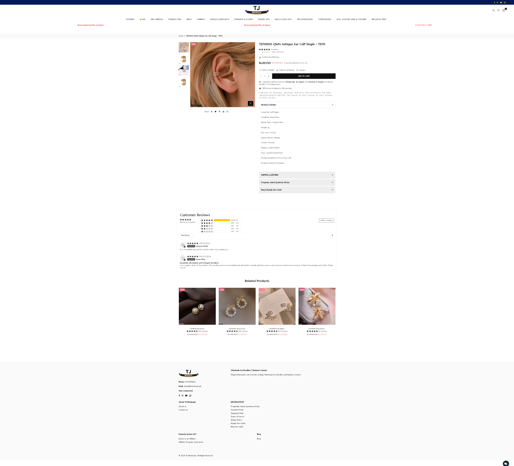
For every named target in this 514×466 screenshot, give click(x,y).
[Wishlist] (498, 10)
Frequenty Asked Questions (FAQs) (275, 182)
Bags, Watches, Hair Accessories (351, 19)
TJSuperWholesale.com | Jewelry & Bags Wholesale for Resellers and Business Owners (266, 375)
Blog (259, 439)
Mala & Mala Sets (283, 19)
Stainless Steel (174, 19)
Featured (130, 19)
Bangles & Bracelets (219, 19)
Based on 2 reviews (188, 222)
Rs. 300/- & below (324, 95)
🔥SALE (142, 19)
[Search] (493, 10)
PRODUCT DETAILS (268, 105)
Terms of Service (237, 417)
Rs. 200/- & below (307, 95)
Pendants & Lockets (244, 19)
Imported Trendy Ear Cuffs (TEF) (273, 95)
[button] (265, 49)
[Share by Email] (227, 111)
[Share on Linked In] (223, 111)
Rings (189, 19)
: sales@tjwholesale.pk (192, 386)
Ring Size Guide (237, 427)
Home (181, 36)
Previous (192, 74)
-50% (182, 290)
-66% (193, 44)
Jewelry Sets (263, 19)
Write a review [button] (326, 220)
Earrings (201, 19)
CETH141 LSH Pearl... (197, 329)
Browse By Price (379, 19)
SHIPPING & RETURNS (270, 175)
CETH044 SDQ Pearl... (237, 329)
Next (252, 74)
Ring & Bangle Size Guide (271, 190)
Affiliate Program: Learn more (191, 442)
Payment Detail (237, 410)
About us (182, 406)
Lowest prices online (423, 25)
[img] (193, 243)
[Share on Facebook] (212, 111)
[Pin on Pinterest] (220, 111)
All (270, 93)
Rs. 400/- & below (267, 98)
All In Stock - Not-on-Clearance (307, 93)
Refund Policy (236, 420)
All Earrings (277, 93)
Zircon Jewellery (305, 19)
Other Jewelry (324, 19)
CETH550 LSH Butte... (277, 329)
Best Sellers (326, 93)
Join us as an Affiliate (187, 439)
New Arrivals (157, 19)
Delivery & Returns (286, 70)
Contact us (183, 410)
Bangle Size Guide (238, 423)
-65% (222, 290)
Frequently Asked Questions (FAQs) (245, 406)
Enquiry (302, 70)
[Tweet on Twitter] (216, 111)
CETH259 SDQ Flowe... (317, 329)
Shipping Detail (237, 413)
